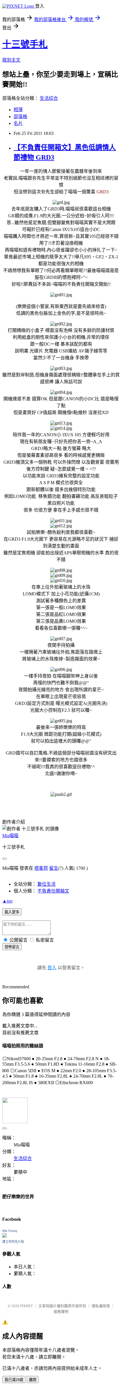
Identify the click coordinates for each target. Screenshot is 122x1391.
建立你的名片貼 (13, 1241)
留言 (53, 868)
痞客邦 (41, 868)
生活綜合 (49, 98)
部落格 (20, 116)
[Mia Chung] (4, 1236)
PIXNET (26, 1306)
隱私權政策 (101, 1306)
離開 (32, 1380)
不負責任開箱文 (53, 891)
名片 (18, 123)
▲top (7, 901)
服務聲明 (61, 1311)
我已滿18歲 (14, 1380)
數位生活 (46, 884)
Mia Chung (9, 1230)
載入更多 (12, 912)
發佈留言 (12, 947)
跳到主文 (11, 60)
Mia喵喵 (10, 835)
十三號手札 (25, 44)
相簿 (18, 109)
